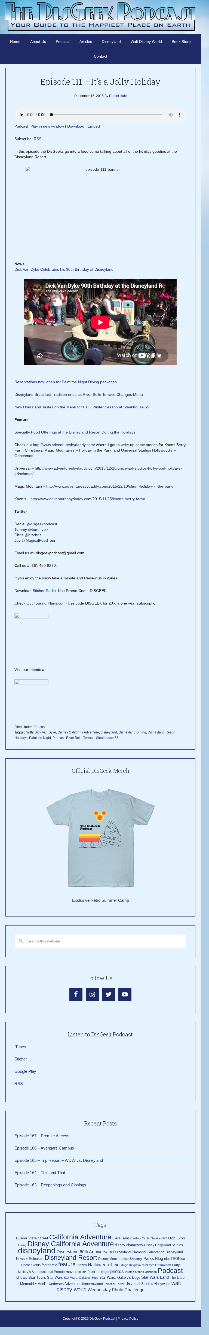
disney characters (129, 1245)
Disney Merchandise (113, 1259)
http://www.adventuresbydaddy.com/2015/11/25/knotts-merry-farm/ (87, 499)
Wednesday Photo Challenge (116, 1289)
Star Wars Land (155, 1277)
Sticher (20, 1059)
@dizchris (32, 535)
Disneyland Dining (132, 732)
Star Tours (37, 1277)
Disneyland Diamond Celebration (138, 1252)
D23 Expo (176, 1238)
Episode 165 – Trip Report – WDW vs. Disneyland (58, 1160)
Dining (22, 1245)
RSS (37, 139)
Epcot (25, 1265)
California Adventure (80, 1237)
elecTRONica (174, 1259)
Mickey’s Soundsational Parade (41, 1272)
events (36, 1265)
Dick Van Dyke (45, 732)
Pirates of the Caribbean (141, 1272)
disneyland (109, 732)
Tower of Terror (114, 1284)
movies (71, 1272)
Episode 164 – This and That (39, 1172)
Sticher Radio (44, 590)
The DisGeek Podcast (100, 16)
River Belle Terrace (80, 738)
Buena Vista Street (32, 1238)
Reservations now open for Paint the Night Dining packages (65, 382)
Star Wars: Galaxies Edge (81, 1277)
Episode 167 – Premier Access (41, 1135)
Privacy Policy (128, 1319)
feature (66, 1264)
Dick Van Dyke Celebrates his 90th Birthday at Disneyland (63, 269)
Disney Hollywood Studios (163, 1245)
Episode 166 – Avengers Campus (44, 1148)
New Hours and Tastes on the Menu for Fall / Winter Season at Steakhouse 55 (81, 407)
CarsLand (120, 1238)
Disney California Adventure (78, 732)
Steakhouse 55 (107, 738)
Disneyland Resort (71, 1257)
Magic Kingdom (131, 1265)
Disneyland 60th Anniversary (84, 1251)
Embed (94, 126)
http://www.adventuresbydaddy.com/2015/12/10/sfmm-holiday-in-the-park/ (109, 486)
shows (21, 1277)
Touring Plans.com (50, 603)
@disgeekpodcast (42, 524)
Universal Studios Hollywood (147, 1284)
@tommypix (38, 529)
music (82, 1272)
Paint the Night (40, 738)
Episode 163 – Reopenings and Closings (50, 1185)
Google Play (25, 1071)
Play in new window (47, 126)
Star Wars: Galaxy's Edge (119, 1277)
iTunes (20, 1046)
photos (117, 1271)
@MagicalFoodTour (39, 540)
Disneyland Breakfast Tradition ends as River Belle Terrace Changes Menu (78, 394)
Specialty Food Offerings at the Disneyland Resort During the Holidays (74, 432)
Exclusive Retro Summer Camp (100, 900)
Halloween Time (103, 1264)
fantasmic (49, 1265)
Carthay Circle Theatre (145, 1238)
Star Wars (55, 1277)
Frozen (81, 1265)
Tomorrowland (92, 1284)
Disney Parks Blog (146, 1258)
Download (75, 126)
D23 (164, 1238)
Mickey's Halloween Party (161, 1265)
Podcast (39, 727)
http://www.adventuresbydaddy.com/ (64, 445)
